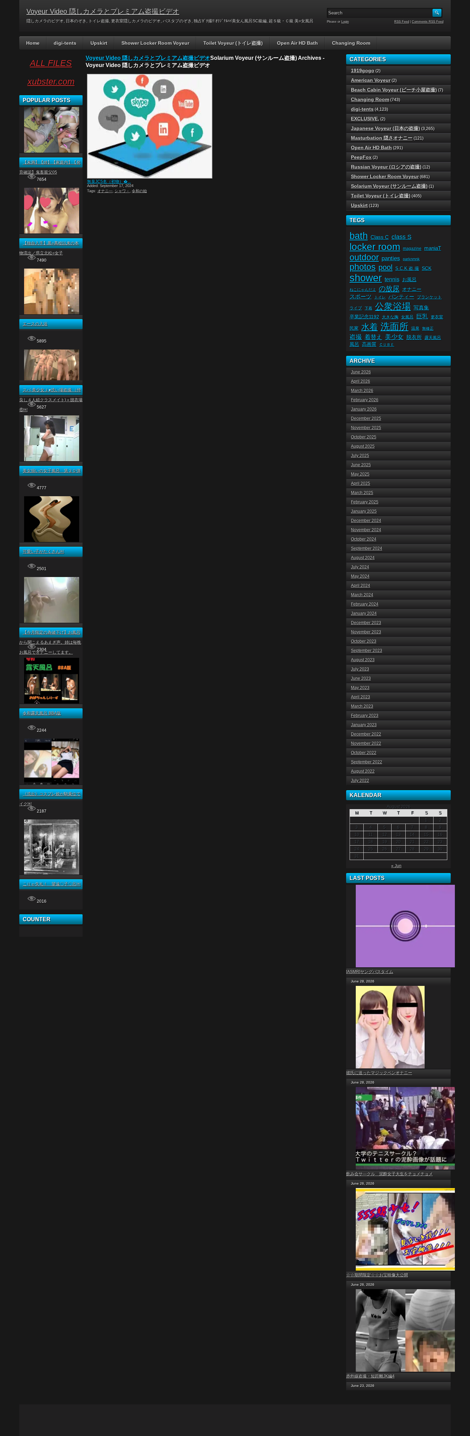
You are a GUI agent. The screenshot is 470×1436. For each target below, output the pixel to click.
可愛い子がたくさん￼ (43, 551)
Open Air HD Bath (297, 43)
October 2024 (363, 539)
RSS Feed (401, 21)
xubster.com (51, 81)
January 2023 (364, 724)
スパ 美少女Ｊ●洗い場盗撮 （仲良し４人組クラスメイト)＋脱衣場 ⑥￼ (51, 400)
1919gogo (362, 70)
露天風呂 (433, 338)
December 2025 (366, 418)
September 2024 (366, 548)
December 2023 (366, 622)
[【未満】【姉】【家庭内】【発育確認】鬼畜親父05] (51, 151)
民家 (354, 328)
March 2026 (362, 390)
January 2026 (364, 409)
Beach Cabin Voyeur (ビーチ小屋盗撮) (394, 90)
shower (366, 277)
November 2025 (366, 427)
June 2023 (361, 678)
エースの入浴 (35, 324)
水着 (369, 326)
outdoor (364, 257)
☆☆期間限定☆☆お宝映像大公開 (377, 1275)
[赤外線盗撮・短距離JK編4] (403, 1330)
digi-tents (65, 43)
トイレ (380, 297)
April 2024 (360, 585)
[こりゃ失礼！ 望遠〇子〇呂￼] (51, 873)
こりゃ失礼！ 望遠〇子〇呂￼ (52, 884)
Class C (380, 237)
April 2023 (360, 697)
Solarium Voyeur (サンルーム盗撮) (389, 186)
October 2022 (363, 752)
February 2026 (364, 400)
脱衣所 (414, 337)
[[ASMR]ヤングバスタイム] (403, 926)
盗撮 (356, 337)
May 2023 (360, 687)
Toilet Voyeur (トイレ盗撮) (233, 43)
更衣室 (437, 317)
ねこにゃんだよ (363, 289)
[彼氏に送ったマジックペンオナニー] (388, 1027)
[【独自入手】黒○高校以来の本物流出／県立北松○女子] (51, 232)
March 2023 (362, 706)
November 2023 (366, 632)
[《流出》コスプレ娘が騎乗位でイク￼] (51, 783)
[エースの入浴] (51, 313)
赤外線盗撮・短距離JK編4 (370, 1376)
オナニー (411, 289)
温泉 (415, 328)
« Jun (396, 865)
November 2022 (366, 743)
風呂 (354, 344)
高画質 (369, 344)
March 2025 (362, 492)
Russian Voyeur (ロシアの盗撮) (386, 167)
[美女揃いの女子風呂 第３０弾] (51, 459)
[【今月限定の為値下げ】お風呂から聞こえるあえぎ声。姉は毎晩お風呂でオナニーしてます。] (51, 621)
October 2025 (363, 437)
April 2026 (360, 381)
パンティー (401, 297)
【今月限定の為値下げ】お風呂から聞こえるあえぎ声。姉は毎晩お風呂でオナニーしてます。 (50, 642)
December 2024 (366, 520)
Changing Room (351, 43)
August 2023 (363, 659)
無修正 (428, 328)
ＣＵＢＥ (386, 344)
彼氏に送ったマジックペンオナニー (379, 1072)
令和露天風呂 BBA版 (42, 713)
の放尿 (389, 288)
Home (33, 43)
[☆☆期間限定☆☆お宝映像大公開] (403, 1229)
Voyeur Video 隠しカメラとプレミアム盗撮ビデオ (102, 11)
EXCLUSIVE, (365, 118)
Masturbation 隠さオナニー (382, 138)
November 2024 (366, 529)
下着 (368, 308)
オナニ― (105, 191)
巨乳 (422, 316)
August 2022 (363, 771)
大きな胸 (390, 317)
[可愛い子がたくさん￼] (51, 540)
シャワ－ (122, 191)
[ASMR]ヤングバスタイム (369, 971)
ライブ (356, 308)
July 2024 (360, 567)
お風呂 (409, 279)
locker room (375, 246)
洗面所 (394, 327)
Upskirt (98, 43)
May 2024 (360, 576)
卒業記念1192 (364, 316)
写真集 (421, 308)
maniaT (432, 248)
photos (363, 267)
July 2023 (360, 669)
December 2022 (366, 734)
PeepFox (361, 157)
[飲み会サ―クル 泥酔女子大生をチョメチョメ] (403, 1128)
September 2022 (366, 762)
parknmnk (411, 259)
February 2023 (364, 715)
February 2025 (364, 502)
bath (359, 235)
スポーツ (361, 297)
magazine (412, 248)
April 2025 (360, 483)
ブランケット (429, 297)
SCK (426, 268)
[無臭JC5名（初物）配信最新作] (149, 126)
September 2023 (366, 650)
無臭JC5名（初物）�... (109, 181)
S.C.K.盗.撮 (407, 268)
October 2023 (363, 641)
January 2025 (364, 511)
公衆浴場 (393, 306)
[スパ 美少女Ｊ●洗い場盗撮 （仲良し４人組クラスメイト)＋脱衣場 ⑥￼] (51, 379)
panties (391, 258)
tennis (392, 279)
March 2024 (362, 594)
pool (385, 267)
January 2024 (364, 613)
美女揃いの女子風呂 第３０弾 (52, 470)
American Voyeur (371, 80)
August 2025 (363, 446)
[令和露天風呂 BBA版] (51, 702)
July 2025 (360, 455)
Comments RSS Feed (428, 21)
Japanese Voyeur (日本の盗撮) (385, 128)
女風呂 (407, 317)
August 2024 (363, 557)
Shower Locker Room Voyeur (155, 43)
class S (402, 236)
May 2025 (360, 474)
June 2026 (361, 372)
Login (345, 21)
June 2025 (361, 465)
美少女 (394, 337)
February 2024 (364, 604)
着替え (373, 337)
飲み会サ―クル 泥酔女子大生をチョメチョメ (389, 1174)
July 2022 (360, 780)
